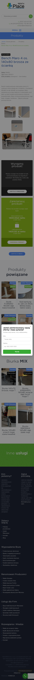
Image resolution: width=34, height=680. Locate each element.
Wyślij (17, 351)
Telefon (5, 343)
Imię (4, 336)
